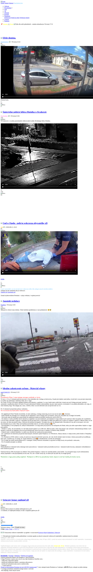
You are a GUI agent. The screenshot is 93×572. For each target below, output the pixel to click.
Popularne (7, 16)
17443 (6, 529)
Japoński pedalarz (11, 301)
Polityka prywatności (27, 555)
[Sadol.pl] (3, 1)
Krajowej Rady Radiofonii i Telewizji (49, 532)
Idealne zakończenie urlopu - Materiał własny (24, 388)
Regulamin (4, 555)
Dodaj (2, 3)
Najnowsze (7, 17)
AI (5, 11)
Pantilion (3, 305)
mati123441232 (5, 392)
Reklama (17, 555)
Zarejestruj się (18, 3)
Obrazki (6, 13)
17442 (10, 529)
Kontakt (11, 555)
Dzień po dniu (15, 17)
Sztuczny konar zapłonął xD (16, 500)
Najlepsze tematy (25, 17)
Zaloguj (11, 3)
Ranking (6, 21)
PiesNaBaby (4, 116)
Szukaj (7, 3)
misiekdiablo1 (5, 42)
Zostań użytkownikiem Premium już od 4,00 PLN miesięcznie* (19, 567)
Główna (6, 6)
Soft (5, 9)
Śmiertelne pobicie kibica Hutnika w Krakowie (25, 112)
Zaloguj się (4, 292)
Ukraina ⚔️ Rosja (8, 24)
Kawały (6, 14)
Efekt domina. (9, 38)
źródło (2, 279)
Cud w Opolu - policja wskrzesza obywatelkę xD (25, 223)
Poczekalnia (7, 8)
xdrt (2, 227)
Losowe (6, 19)
